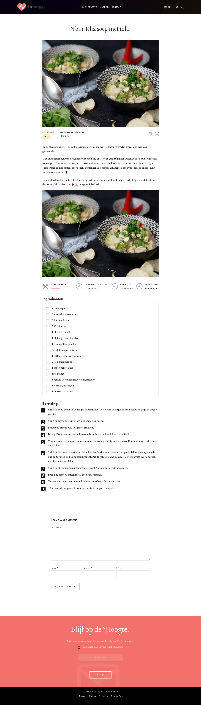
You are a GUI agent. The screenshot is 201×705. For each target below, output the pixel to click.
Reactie (56, 528)
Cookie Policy (118, 696)
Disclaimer (103, 696)
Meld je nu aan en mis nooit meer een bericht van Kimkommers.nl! (100, 641)
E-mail (88, 568)
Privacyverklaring (87, 696)
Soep (46, 137)
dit (76, 184)
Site (118, 568)
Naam (54, 568)
